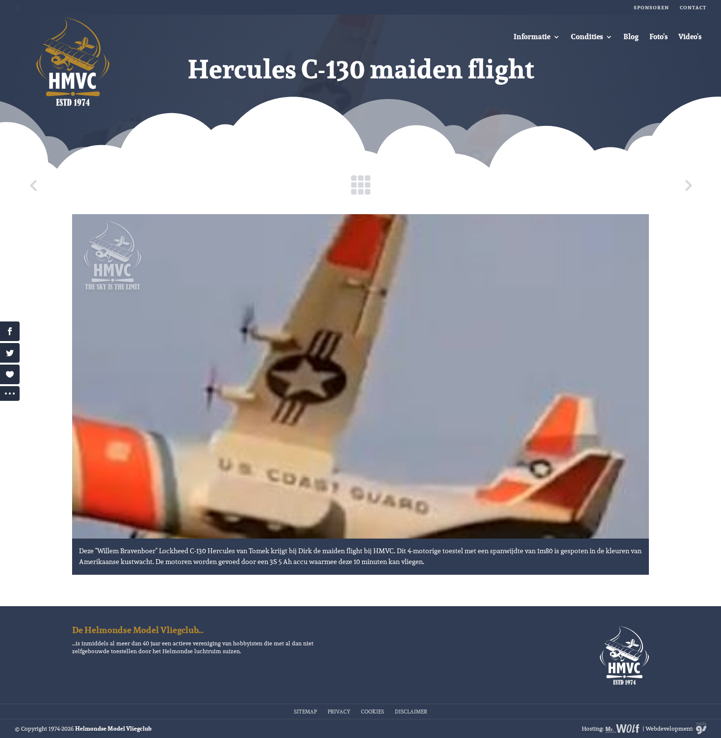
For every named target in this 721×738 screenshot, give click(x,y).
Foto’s (658, 36)
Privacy (339, 711)
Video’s (689, 36)
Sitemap (305, 711)
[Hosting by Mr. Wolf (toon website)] (623, 728)
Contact (693, 7)
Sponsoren (651, 7)
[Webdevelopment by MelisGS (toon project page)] (700, 728)
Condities (587, 36)
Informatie (532, 36)
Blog (631, 36)
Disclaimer (411, 711)
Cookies (372, 711)
